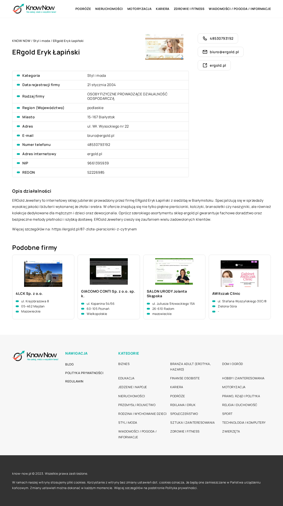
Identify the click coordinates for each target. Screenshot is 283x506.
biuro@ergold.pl (101, 135)
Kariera (162, 9)
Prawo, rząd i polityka (241, 396)
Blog (69, 364)
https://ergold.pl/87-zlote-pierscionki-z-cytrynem (94, 229)
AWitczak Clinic (226, 293)
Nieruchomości (109, 9)
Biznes (124, 364)
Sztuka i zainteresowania (192, 422)
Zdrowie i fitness (189, 9)
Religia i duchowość (239, 405)
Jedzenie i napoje (132, 387)
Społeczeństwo (184, 414)
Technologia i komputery (244, 422)
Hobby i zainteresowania (243, 378)
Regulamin (74, 381)
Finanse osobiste (185, 378)
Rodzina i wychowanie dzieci (142, 414)
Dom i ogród (232, 364)
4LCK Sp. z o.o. (29, 293)
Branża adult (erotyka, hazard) (190, 366)
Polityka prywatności (84, 373)
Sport (227, 414)
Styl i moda (96, 75)
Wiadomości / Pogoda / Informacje (240, 9)
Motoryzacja (139, 9)
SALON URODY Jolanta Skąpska (167, 293)
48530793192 (98, 144)
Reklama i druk (182, 405)
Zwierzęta (231, 431)
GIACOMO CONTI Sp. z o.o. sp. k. (108, 293)
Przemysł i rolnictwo (136, 405)
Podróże (83, 9)
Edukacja (126, 378)
